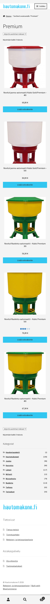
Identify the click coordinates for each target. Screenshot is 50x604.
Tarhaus (9, 487)
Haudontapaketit (13, 452)
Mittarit (9, 474)
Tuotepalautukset (14, 566)
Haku (25, 599)
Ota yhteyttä (12, 561)
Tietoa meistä (12, 529)
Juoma (8, 461)
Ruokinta (9, 483)
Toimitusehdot (12, 534)
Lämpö (8, 470)
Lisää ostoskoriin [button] (25, 109)
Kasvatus (9, 465)
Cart (38, 597)
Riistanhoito (11, 478)
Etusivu (8, 16)
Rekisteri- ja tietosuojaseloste (19, 539)
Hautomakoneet (12, 457)
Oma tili (8, 599)
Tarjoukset (10, 492)
